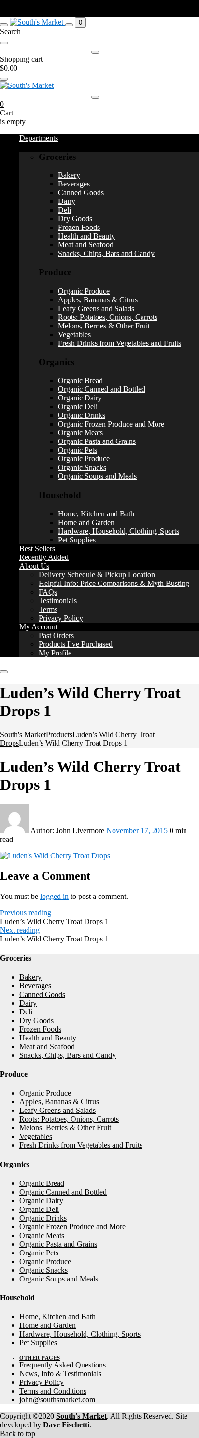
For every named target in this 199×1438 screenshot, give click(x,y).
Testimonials (58, 601)
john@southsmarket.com (57, 1399)
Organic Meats (80, 432)
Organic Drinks (81, 415)
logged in (54, 896)
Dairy (66, 201)
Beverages (74, 184)
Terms (48, 609)
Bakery (69, 175)
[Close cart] (4, 79)
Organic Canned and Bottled (101, 389)
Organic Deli (78, 406)
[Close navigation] (4, 671)
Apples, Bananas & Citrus (98, 300)
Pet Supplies (77, 540)
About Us (34, 566)
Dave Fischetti (66, 1425)
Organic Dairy (80, 398)
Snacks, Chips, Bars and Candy (106, 253)
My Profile (55, 653)
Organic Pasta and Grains (97, 441)
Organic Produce (84, 291)
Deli (64, 210)
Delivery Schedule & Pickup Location (97, 574)
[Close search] (4, 43)
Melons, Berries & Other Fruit (104, 326)
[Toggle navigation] (4, 24)
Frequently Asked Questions (62, 1365)
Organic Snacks (82, 467)
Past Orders (56, 635)
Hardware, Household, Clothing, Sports (118, 531)
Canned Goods (81, 192)
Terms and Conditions (52, 1391)
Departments (38, 138)
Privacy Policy (61, 618)
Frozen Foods (79, 227)
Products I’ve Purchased (76, 644)
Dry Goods (75, 218)
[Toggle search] (69, 24)
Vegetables (74, 334)
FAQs (48, 592)
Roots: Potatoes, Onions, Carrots (107, 317)
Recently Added (44, 557)
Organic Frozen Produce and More (111, 424)
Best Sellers (37, 548)
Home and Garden (86, 522)
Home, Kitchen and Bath (96, 514)
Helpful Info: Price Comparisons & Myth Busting (114, 583)
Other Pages (39, 1358)
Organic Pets (77, 450)
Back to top (17, 1433)
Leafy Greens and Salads (96, 308)
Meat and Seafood (86, 245)
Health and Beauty (86, 236)
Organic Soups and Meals (97, 476)
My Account (38, 627)
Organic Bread (80, 380)
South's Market (81, 1416)
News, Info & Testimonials (60, 1373)
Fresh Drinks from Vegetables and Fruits (119, 343)
